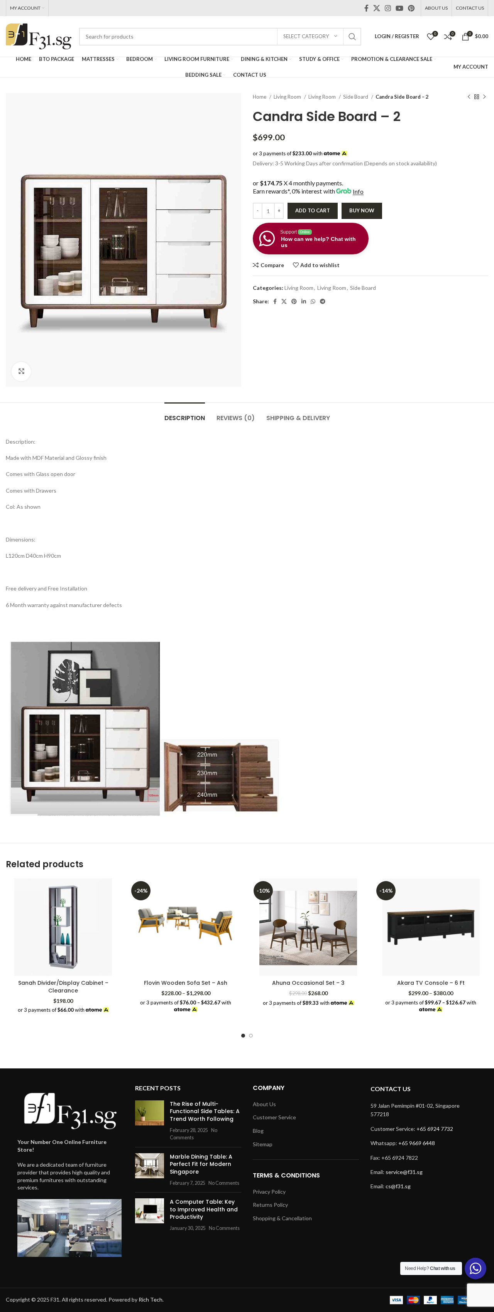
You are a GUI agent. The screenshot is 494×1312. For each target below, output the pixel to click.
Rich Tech (150, 1299)
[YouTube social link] (399, 8)
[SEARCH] (352, 36)
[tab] (184, 414)
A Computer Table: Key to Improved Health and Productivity (204, 1209)
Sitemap (262, 1144)
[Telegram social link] (323, 301)
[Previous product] (469, 97)
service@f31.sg (404, 1172)
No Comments (223, 1183)
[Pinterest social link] (411, 8)
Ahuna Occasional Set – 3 (308, 983)
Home (260, 97)
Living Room (288, 97)
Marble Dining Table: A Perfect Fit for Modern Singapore (201, 1164)
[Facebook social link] (366, 8)
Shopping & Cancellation (282, 1218)
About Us (264, 1104)
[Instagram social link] (387, 8)
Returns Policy (270, 1204)
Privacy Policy (269, 1191)
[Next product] (484, 97)
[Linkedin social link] (303, 301)
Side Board (356, 97)
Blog (258, 1130)
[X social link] (376, 8)
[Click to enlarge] (21, 371)
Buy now (361, 210)
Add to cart (312, 210)
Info (358, 191)
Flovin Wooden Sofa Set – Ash (185, 983)
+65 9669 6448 (416, 1143)
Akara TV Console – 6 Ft (431, 983)
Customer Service (274, 1117)
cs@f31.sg (398, 1186)
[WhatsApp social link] (313, 301)
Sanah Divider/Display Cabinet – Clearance (63, 986)
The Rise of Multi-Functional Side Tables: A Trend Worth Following (205, 1111)
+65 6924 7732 (434, 1128)
